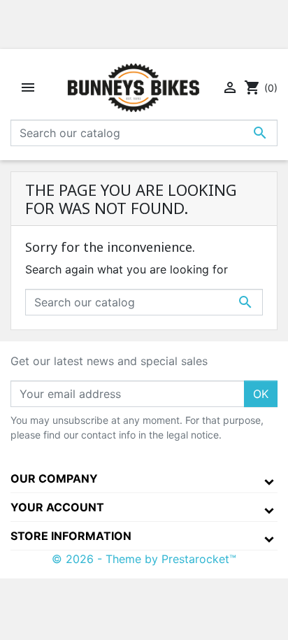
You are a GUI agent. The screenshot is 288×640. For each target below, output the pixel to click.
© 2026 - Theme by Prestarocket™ (144, 559)
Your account (57, 507)
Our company (54, 478)
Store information (70, 536)
